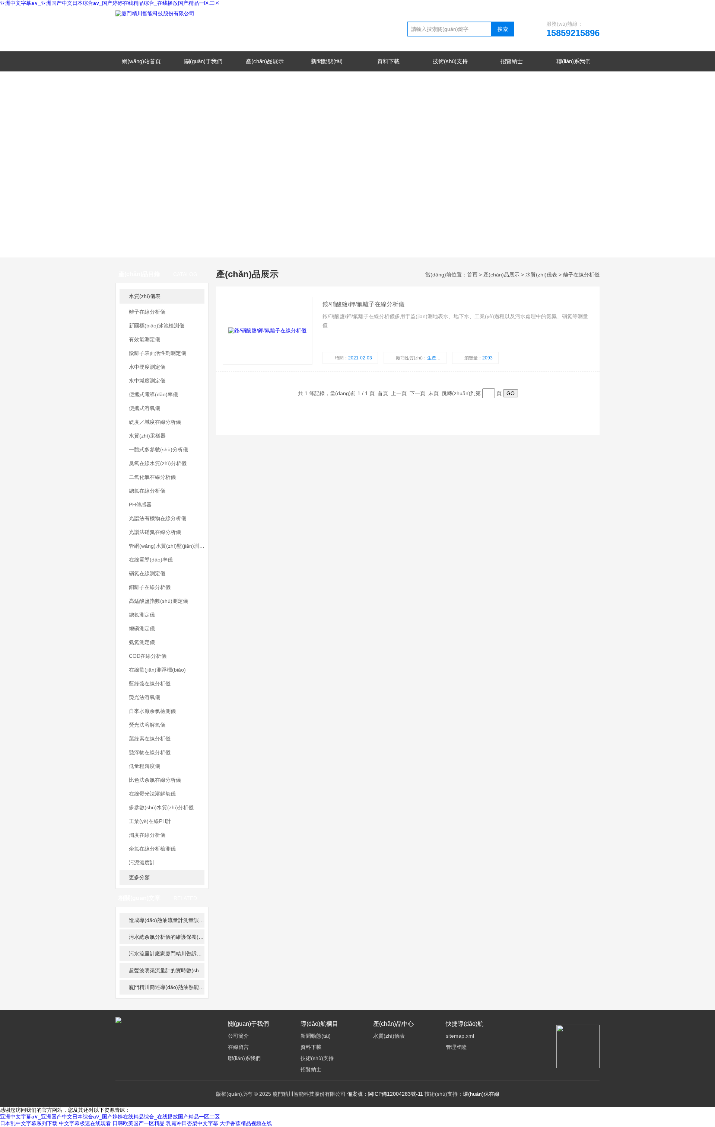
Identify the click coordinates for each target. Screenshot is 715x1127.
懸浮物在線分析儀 (150, 752)
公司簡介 (238, 1036)
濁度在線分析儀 (147, 835)
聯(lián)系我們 (573, 61)
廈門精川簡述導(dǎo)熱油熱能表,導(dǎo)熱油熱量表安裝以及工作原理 (166, 987)
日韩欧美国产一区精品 (138, 1123)
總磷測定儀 (142, 628)
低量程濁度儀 (144, 766)
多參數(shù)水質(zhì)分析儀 (161, 807)
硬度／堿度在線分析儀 (155, 422)
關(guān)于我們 (203, 61)
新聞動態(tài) (327, 61)
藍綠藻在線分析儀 (150, 683)
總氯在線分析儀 (147, 491)
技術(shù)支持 (450, 61)
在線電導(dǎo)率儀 (151, 560)
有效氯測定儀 (144, 339)
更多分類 (139, 877)
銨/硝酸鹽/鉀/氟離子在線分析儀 (363, 304)
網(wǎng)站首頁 (141, 61)
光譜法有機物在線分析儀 (157, 518)
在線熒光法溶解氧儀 (152, 794)
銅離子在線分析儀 (150, 587)
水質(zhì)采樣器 (147, 436)
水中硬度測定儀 (147, 367)
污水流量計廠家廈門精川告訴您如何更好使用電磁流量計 (166, 954)
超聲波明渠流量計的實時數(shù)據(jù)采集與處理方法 (166, 970)
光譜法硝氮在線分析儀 (155, 532)
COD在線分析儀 (147, 656)
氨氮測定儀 (142, 642)
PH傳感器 (140, 505)
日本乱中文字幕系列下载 (28, 1123)
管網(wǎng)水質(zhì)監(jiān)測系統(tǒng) (166, 546)
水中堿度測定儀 (147, 381)
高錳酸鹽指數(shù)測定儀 (158, 601)
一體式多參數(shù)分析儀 (158, 449)
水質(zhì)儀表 (145, 296)
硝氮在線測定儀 (147, 573)
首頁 (472, 275)
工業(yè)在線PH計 (150, 821)
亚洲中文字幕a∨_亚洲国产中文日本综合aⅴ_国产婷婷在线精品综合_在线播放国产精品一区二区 (110, 3)
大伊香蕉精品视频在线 (246, 1123)
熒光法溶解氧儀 (147, 725)
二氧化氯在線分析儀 (152, 477)
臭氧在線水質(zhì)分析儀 (158, 463)
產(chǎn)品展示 (265, 61)
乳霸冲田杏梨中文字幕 (192, 1123)
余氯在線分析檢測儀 (152, 849)
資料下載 (388, 61)
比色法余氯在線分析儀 (155, 780)
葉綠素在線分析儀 (150, 739)
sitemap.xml (460, 1036)
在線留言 (238, 1047)
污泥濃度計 (142, 862)
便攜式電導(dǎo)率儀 (153, 394)
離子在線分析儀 (147, 312)
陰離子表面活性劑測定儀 (157, 353)
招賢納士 (511, 61)
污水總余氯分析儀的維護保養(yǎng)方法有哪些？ (166, 937)
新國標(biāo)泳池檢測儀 (156, 326)
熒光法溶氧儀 (144, 697)
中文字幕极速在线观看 (85, 1123)
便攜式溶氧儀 (144, 408)
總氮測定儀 (142, 615)
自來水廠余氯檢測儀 (152, 711)
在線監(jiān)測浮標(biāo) (157, 670)
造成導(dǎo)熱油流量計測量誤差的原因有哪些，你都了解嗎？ (166, 920)
